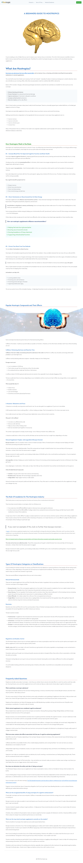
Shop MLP (79, 2)
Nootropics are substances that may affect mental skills (20, 73)
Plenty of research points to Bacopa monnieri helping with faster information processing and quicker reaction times (34, 539)
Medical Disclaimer (49, 2)
